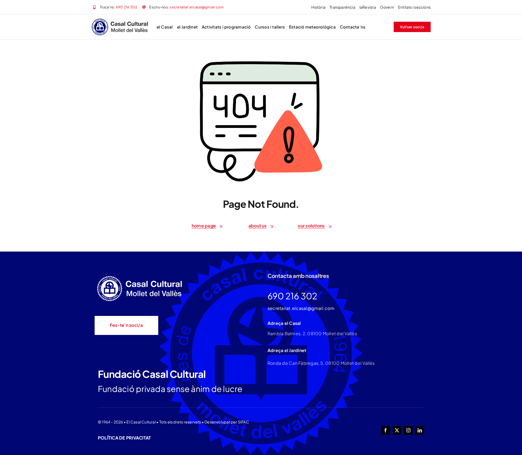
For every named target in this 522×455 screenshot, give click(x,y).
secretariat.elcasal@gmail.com (197, 7)
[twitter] (397, 430)
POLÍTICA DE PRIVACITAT (124, 438)
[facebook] (385, 430)
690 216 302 (127, 7)
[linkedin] (419, 430)
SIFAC (243, 421)
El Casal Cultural (141, 421)
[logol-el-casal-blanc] (140, 276)
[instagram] (408, 430)
